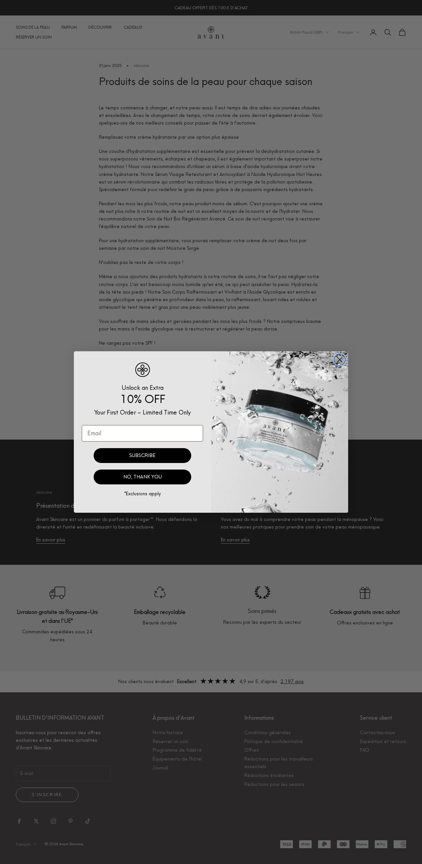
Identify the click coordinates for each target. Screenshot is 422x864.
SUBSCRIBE (142, 455)
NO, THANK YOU (142, 477)
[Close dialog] (340, 359)
